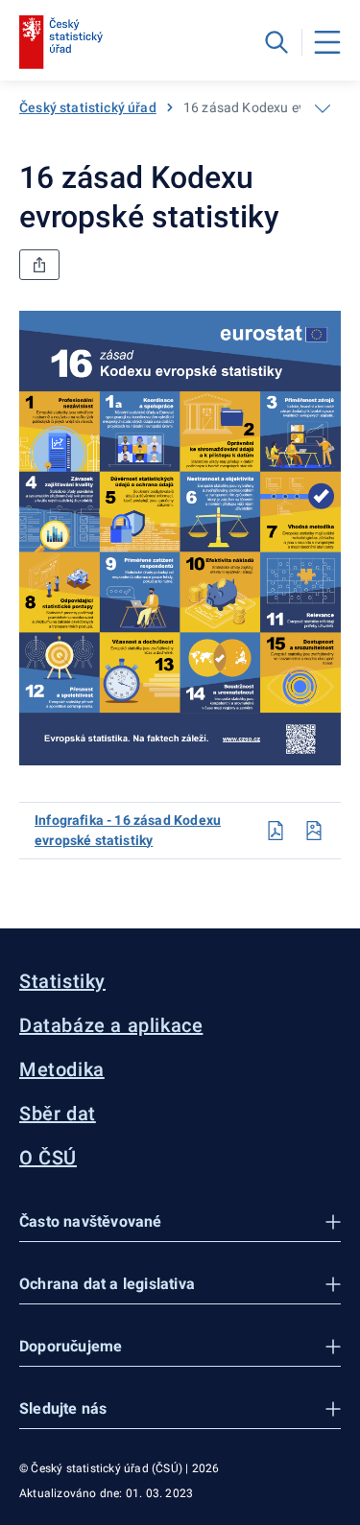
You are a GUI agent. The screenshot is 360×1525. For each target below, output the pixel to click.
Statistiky (62, 981)
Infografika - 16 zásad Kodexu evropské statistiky (128, 830)
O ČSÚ (48, 1157)
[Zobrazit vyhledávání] (276, 42)
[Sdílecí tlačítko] (39, 264)
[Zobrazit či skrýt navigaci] (322, 108)
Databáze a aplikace (111, 1025)
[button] (180, 1222)
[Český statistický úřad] (61, 42)
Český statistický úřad (87, 107)
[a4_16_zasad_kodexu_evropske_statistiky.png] (314, 830)
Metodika (62, 1069)
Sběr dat (57, 1113)
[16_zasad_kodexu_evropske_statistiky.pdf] (275, 830)
